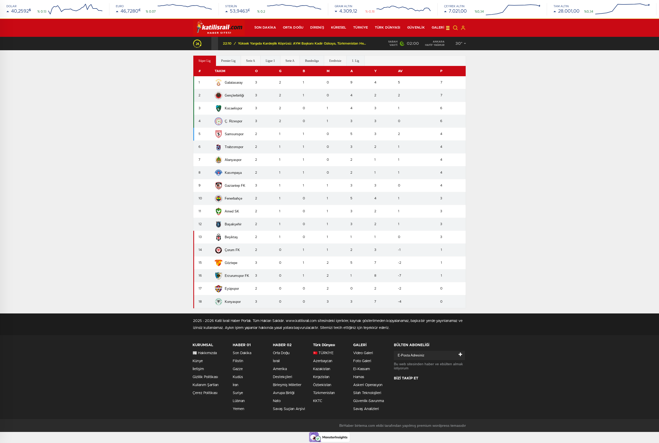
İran (235, 385)
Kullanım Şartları (206, 385)
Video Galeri (363, 353)
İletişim (198, 369)
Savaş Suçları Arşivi (289, 409)
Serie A (250, 61)
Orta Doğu (293, 27)
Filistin (238, 361)
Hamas (358, 377)
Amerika (280, 369)
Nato (277, 401)
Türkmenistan (324, 393)
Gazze (238, 369)
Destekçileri (282, 377)
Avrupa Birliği (283, 393)
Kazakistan (321, 369)
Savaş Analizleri (366, 409)
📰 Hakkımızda (205, 353)
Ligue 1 (270, 61)
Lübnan (239, 401)
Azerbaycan (322, 361)
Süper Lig (204, 61)
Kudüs (238, 377)
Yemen (238, 409)
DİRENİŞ (317, 27)
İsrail (276, 361)
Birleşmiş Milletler (287, 385)
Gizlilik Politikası (205, 377)
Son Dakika (242, 353)
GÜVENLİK (416, 27)
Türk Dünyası (387, 27)
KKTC (317, 401)
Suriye (238, 393)
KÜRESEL (338, 27)
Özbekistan (322, 385)
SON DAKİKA (265, 27)
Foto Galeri (362, 361)
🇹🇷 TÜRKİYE (323, 353)
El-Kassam (361, 369)
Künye (198, 361)
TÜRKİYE (360, 27)
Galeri (438, 27)
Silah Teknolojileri (367, 393)
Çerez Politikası (205, 393)
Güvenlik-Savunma (368, 401)
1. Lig (355, 61)
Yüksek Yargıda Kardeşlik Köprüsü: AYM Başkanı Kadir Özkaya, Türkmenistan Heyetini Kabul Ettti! (302, 43)
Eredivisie (335, 61)
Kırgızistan (321, 377)
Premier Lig (228, 61)
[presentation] (208, 43)
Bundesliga (312, 61)
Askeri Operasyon (368, 385)
